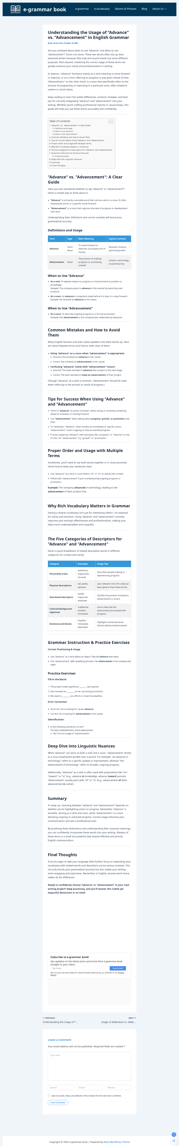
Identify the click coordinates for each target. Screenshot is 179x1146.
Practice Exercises (62, 156)
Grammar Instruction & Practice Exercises (70, 153)
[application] (165, 8)
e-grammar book (44, 9)
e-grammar (82, 8)
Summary (55, 162)
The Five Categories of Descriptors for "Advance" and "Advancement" (82, 150)
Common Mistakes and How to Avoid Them (70, 137)
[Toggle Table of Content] (110, 121)
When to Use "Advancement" (66, 134)
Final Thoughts (59, 165)
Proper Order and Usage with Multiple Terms (71, 143)
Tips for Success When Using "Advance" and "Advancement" (77, 140)
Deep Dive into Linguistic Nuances (66, 159)
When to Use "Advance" (64, 131)
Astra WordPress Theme (117, 1142)
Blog (144, 8)
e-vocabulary (102, 8)
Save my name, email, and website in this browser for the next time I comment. (86, 1095)
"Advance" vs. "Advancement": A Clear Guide (70, 125)
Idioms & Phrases (125, 8)
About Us (158, 8)
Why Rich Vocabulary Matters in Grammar (70, 147)
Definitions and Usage (63, 128)
